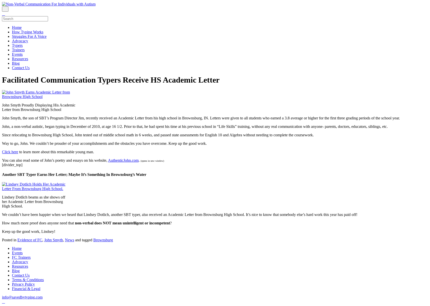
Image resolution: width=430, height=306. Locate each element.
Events (17, 54)
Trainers (18, 50)
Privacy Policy (23, 284)
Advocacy (20, 41)
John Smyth (53, 240)
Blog (16, 63)
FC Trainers (21, 257)
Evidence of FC (29, 240)
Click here (10, 152)
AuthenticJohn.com (123, 160)
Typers (17, 45)
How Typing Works (27, 32)
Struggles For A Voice (29, 36)
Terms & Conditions (28, 280)
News (69, 240)
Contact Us (21, 68)
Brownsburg (103, 240)
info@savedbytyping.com (22, 297)
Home (17, 27)
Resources (20, 59)
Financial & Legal (26, 289)
